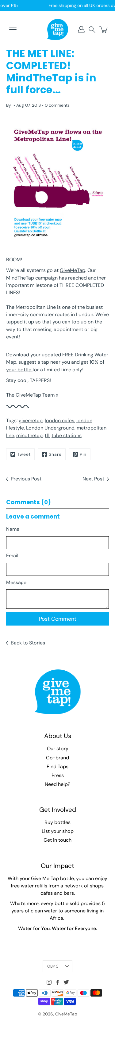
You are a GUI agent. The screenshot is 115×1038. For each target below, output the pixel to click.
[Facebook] (57, 982)
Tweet (24, 454)
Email (12, 555)
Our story (57, 748)
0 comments (57, 105)
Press (58, 775)
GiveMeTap (72, 270)
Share (55, 454)
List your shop (58, 831)
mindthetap (29, 435)
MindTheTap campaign (32, 278)
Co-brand (57, 757)
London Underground (50, 428)
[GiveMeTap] (57, 29)
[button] (92, 29)
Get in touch (57, 840)
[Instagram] (49, 982)
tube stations (67, 435)
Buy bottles (57, 822)
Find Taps (57, 766)
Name (12, 529)
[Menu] (13, 29)
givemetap (31, 420)
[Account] (81, 29)
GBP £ (53, 966)
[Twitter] (66, 982)
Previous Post (26, 479)
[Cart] (104, 29)
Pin (83, 454)
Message (16, 582)
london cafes (59, 420)
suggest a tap (33, 362)
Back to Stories (28, 643)
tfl (47, 435)
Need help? (57, 784)
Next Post (93, 479)
